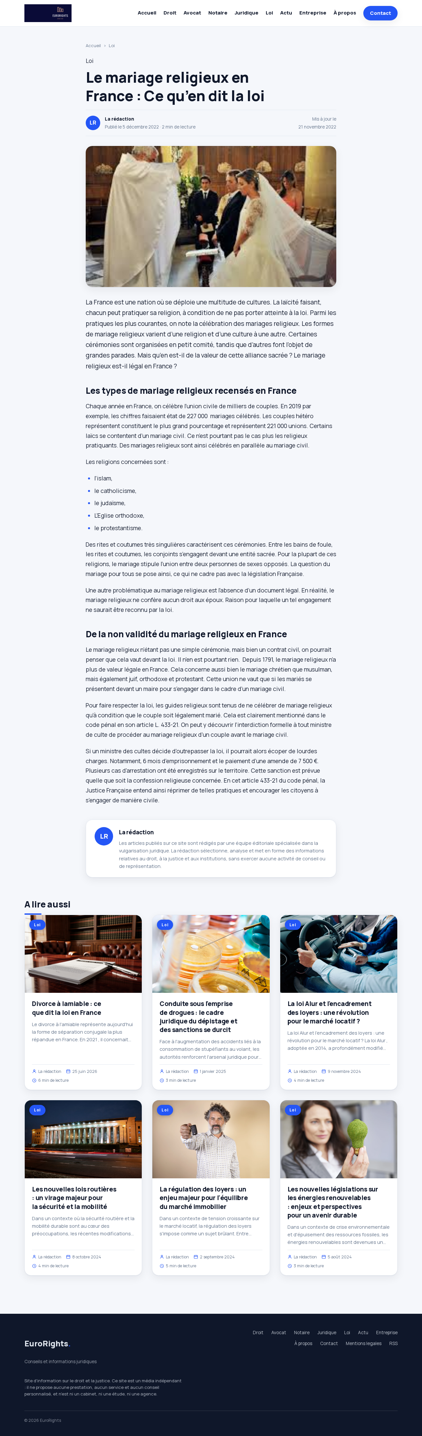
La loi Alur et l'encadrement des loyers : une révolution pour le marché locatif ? (329, 1012)
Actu (286, 12)
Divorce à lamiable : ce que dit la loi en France (66, 1008)
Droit (170, 12)
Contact (380, 13)
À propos (345, 12)
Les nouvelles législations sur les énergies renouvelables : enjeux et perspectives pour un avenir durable (332, 1202)
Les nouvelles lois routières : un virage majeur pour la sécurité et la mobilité (74, 1198)
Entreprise (312, 12)
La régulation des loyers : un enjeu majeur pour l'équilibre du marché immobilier (204, 1198)
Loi (269, 12)
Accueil (147, 12)
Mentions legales (363, 1343)
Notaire (217, 12)
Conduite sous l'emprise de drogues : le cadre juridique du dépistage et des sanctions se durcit (198, 1016)
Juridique (246, 12)
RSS (393, 1343)
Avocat (192, 12)
